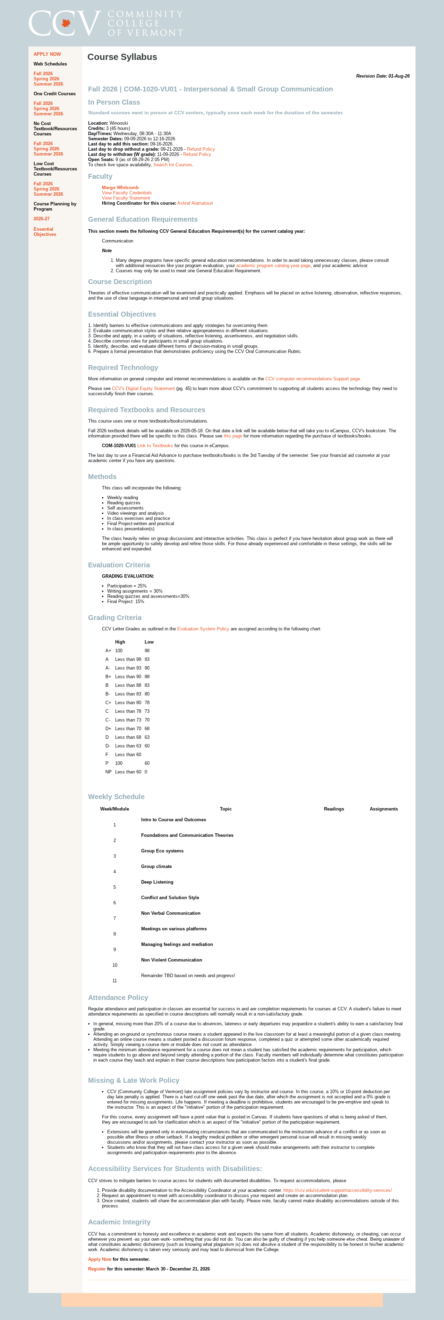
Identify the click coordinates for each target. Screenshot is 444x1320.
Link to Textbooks (155, 445)
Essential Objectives (45, 232)
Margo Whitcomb (120, 187)
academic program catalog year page (273, 265)
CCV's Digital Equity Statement (143, 388)
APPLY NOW (47, 54)
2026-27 (42, 218)
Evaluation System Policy (203, 628)
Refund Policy (201, 149)
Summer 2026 (48, 84)
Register (97, 1269)
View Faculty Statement (126, 198)
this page (233, 435)
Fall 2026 (43, 73)
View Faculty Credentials (127, 192)
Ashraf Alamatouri (195, 203)
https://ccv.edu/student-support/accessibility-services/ (337, 1190)
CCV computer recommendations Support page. (313, 378)
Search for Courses (172, 164)
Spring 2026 (46, 78)
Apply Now (99, 1259)
